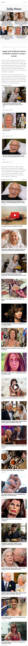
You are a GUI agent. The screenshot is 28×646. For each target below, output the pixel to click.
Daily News (14, 9)
